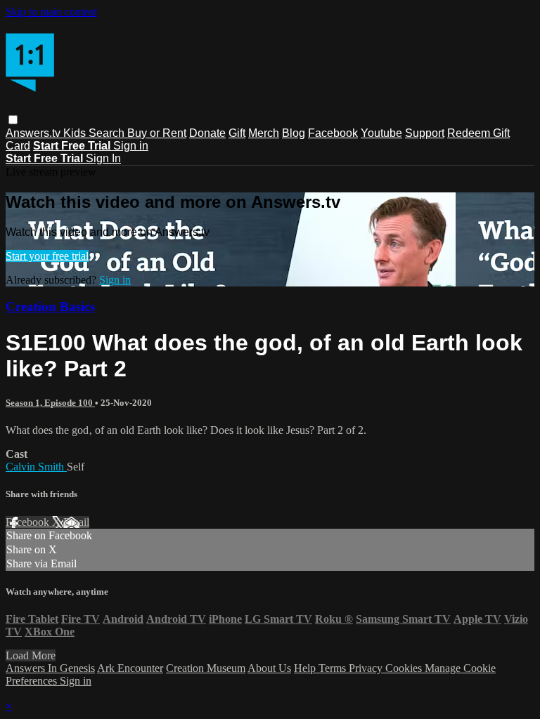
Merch (263, 133)
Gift (237, 133)
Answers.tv (34, 133)
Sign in (130, 146)
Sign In (103, 158)
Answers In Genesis (50, 668)
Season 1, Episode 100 (50, 402)
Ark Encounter (130, 668)
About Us (269, 668)
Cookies (405, 668)
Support (424, 133)
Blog (293, 133)
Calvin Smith (36, 467)
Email (76, 522)
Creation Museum (205, 668)
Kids (76, 133)
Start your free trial (47, 256)
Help (306, 668)
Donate (207, 133)
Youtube (381, 133)
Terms (334, 668)
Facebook (333, 133)
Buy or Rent (156, 133)
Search (108, 133)
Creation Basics (50, 306)
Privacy (367, 668)
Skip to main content (51, 12)
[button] (13, 119)
